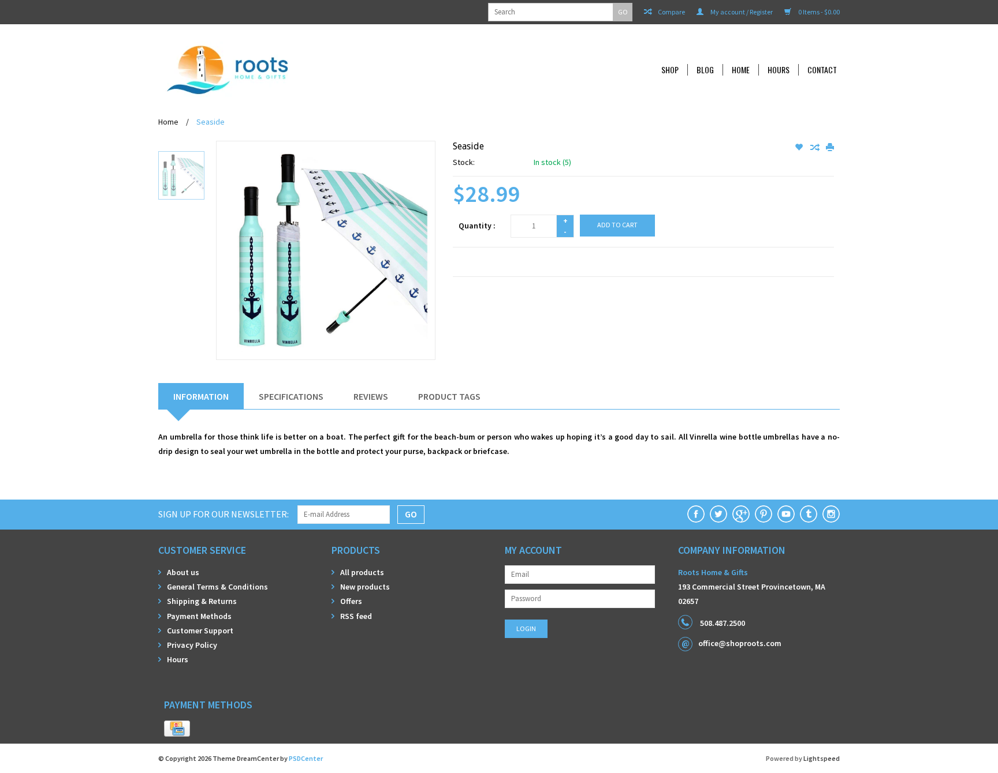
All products (362, 572)
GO (623, 11)
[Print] (830, 147)
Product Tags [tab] (449, 396)
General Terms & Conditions (217, 586)
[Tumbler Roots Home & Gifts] (808, 514)
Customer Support (200, 630)
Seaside (210, 122)
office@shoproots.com (739, 643)
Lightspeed (821, 758)
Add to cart (617, 224)
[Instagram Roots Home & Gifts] (831, 514)
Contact (822, 70)
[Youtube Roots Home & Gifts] (786, 514)
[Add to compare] (815, 147)
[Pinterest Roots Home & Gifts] (763, 514)
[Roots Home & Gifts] (305, 69)
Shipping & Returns (202, 601)
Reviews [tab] (370, 396)
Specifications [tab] (291, 396)
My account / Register (741, 11)
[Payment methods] (177, 729)
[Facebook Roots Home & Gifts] (696, 514)
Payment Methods (199, 616)
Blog (705, 70)
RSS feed (356, 616)
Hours (779, 70)
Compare (671, 11)
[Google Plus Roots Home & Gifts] (741, 514)
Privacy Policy (192, 645)
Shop (670, 70)
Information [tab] (201, 396)
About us (183, 572)
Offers (351, 601)
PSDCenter (306, 758)
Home (741, 70)
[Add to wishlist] (800, 147)
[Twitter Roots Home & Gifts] (718, 514)
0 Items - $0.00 (818, 11)
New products (365, 586)
